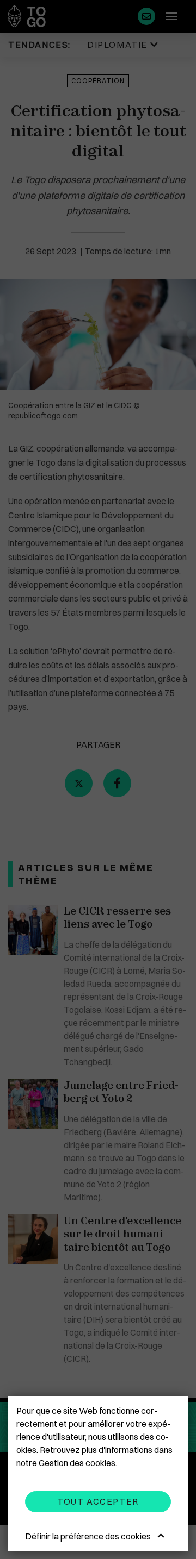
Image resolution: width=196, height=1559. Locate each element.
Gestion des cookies (77, 1462)
